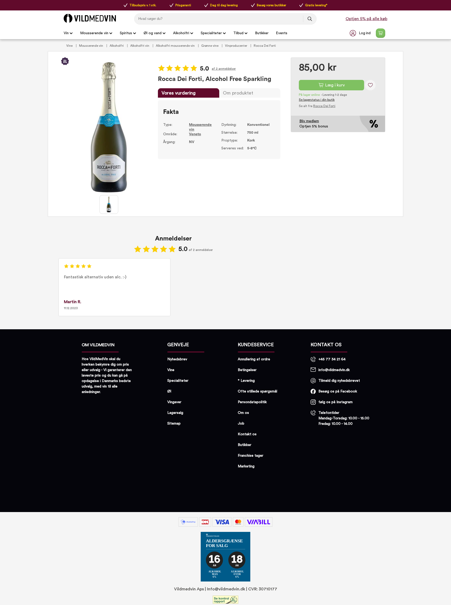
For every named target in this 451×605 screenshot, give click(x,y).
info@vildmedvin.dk (334, 370)
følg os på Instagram (335, 402)
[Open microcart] (380, 33)
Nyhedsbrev (177, 359)
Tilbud (238, 33)
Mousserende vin (94, 33)
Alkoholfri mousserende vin (175, 45)
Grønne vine (210, 45)
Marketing (246, 466)
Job (241, 423)
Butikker (262, 33)
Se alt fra (317, 106)
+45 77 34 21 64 (332, 359)
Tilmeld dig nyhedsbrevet (339, 381)
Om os (243, 413)
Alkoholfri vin (140, 45)
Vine (69, 45)
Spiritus (126, 33)
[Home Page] (90, 18)
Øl (169, 391)
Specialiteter (211, 33)
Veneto (195, 134)
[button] (361, 33)
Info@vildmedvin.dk (226, 589)
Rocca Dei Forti (265, 45)
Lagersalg (175, 413)
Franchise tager (250, 455)
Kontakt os (247, 434)
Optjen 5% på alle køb (366, 19)
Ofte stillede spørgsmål (257, 391)
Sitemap (174, 423)
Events (281, 33)
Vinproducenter (236, 45)
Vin (66, 33)
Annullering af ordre (254, 359)
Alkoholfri (181, 33)
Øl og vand (153, 33)
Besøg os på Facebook (337, 391)
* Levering (246, 381)
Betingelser (247, 370)
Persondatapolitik (252, 402)
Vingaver (174, 402)
